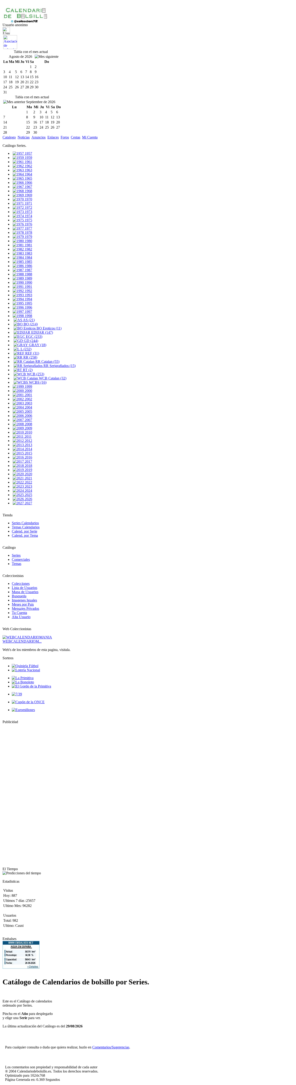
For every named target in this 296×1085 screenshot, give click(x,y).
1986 (28, 266)
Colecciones (21, 584)
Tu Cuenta (19, 613)
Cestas (75, 137)
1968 (28, 191)
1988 (28, 274)
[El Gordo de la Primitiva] (31, 686)
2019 (28, 470)
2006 (28, 416)
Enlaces (53, 137)
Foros (65, 137)
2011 (28, 436)
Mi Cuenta (90, 137)
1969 (28, 195)
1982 (28, 249)
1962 (28, 166)
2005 (28, 411)
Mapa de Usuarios (25, 592)
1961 (28, 162)
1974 (28, 216)
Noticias (24, 137)
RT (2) (27, 370)
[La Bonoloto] (23, 682)
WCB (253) (35, 374)
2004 (28, 407)
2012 (28, 441)
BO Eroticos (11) (49, 328)
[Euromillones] (23, 710)
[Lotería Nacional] (26, 670)
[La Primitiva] (23, 678)
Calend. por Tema (25, 535)
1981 (28, 245)
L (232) (25, 349)
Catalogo (9, 137)
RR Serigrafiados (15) (59, 366)
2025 (28, 495)
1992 (28, 291)
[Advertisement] (16, 793)
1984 (28, 257)
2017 (28, 461)
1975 (28, 220)
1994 (28, 299)
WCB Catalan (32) (52, 378)
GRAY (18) (37, 345)
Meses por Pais (23, 604)
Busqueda (19, 596)
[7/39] (17, 694)
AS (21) (28, 320)
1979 (28, 237)
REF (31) (31, 353)
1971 (28, 203)
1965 (28, 178)
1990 (28, 282)
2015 (28, 453)
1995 (28, 303)
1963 (28, 170)
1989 (28, 278)
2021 (28, 478)
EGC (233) (33, 337)
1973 (28, 212)
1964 (28, 174)
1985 (28, 262)
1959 (28, 158)
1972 (28, 208)
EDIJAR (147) (41, 332)
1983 (28, 253)
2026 (28, 499)
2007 (28, 420)
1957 (28, 153)
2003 (28, 403)
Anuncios (38, 137)
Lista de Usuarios (24, 588)
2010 (28, 432)
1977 (28, 228)
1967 (28, 187)
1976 (28, 224)
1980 (28, 241)
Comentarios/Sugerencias (110, 1047)
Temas (16, 564)
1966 (28, 183)
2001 (28, 395)
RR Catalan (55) (46, 362)
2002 (28, 399)
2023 (28, 486)
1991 (28, 287)
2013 (28, 445)
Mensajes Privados (25, 608)
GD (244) (30, 341)
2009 (28, 428)
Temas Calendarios (26, 527)
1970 (28, 199)
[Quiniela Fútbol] (25, 666)
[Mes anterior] (14, 102)
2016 (28, 457)
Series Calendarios (25, 523)
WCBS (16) (37, 382)
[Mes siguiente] (47, 57)
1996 (28, 307)
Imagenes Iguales (24, 600)
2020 (28, 474)
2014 (28, 449)
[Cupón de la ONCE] (28, 702)
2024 (28, 491)
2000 (28, 391)
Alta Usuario (21, 617)
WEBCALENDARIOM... (22, 641)
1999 (28, 386)
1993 (28, 295)
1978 (28, 232)
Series (16, 555)
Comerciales (21, 559)
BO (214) (30, 324)
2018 (28, 466)
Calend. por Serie (24, 531)
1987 (28, 270)
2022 (28, 482)
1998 (28, 316)
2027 (28, 503)
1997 (28, 312)
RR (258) (29, 357)
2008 (28, 424)
